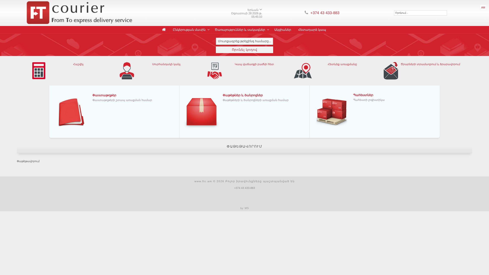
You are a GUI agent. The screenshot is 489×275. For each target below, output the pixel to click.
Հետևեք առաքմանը (342, 64)
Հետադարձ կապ (312, 29)
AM (483, 7)
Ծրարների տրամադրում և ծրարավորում (430, 64)
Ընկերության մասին (189, 29)
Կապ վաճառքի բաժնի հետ (254, 64)
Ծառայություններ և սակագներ (240, 29)
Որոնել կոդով (244, 50)
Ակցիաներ (282, 29)
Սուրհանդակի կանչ (166, 64)
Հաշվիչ (78, 64)
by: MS (244, 208)
